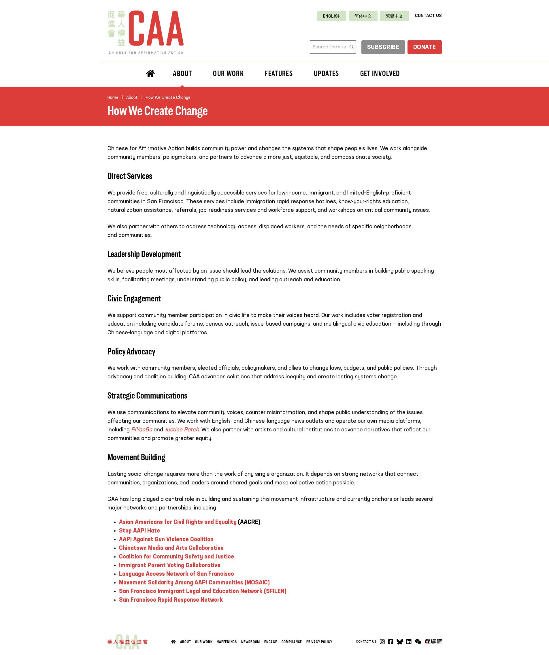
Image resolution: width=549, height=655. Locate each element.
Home (112, 97)
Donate (424, 47)
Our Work (203, 641)
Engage (270, 641)
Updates (326, 73)
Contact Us (428, 16)
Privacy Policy (319, 641)
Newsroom (250, 641)
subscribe (383, 47)
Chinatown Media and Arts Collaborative (171, 548)
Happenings (227, 641)
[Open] (418, 642)
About (185, 641)
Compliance (292, 641)
